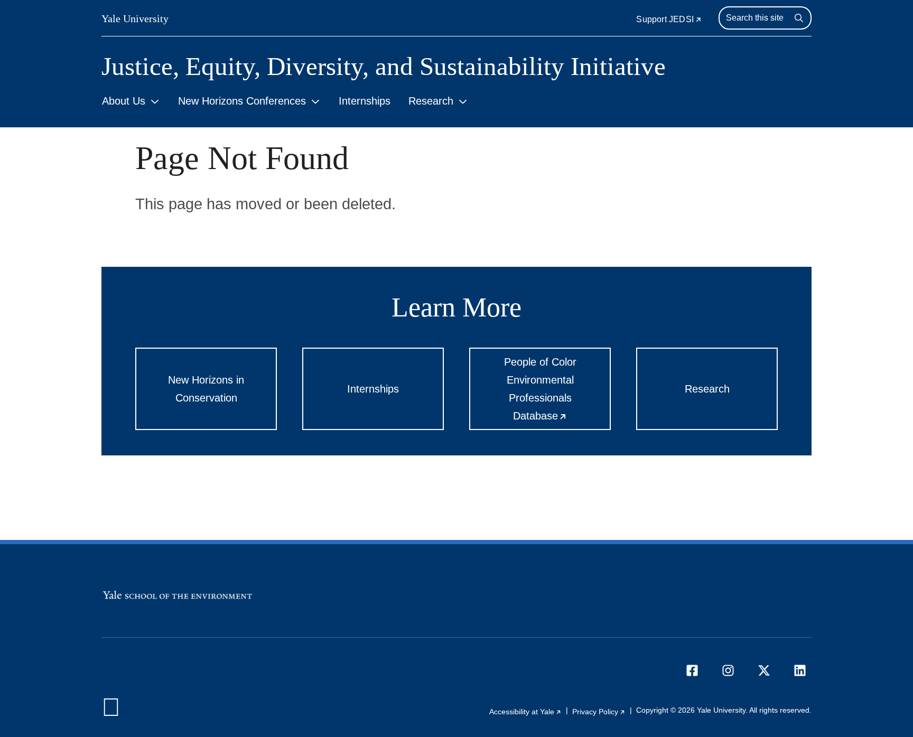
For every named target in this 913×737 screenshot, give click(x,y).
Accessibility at (525, 711)
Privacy (599, 711)
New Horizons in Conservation (206, 389)
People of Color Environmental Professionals (557, 393)
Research (430, 101)
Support (669, 19)
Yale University (135, 18)
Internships (364, 101)
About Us (123, 101)
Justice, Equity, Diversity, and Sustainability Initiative (383, 66)
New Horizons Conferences (242, 101)
